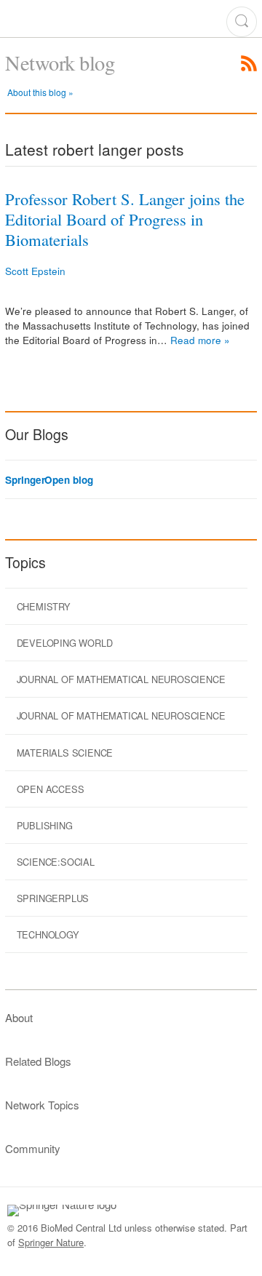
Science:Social (56, 862)
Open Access (50, 789)
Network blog (59, 62)
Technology (48, 934)
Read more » (200, 340)
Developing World (65, 643)
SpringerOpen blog (48, 480)
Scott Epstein (35, 271)
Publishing (45, 825)
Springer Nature (51, 1242)
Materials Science (65, 752)
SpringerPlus (53, 898)
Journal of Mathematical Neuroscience (121, 679)
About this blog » (40, 92)
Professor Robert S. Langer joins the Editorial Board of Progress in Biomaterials (125, 219)
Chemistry (44, 606)
